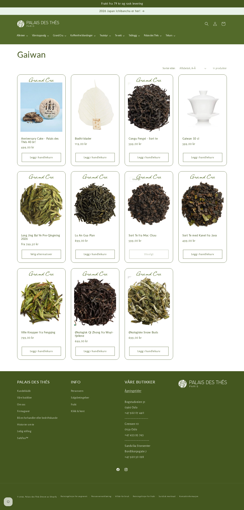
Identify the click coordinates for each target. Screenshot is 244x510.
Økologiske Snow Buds (143, 332)
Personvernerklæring (101, 496)
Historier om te (25, 424)
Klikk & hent (77, 411)
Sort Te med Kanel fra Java (199, 235)
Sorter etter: (169, 68)
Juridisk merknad (167, 496)
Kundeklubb (24, 391)
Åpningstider (133, 390)
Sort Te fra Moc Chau (142, 235)
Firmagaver (23, 411)
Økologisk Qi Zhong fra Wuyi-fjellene (94, 334)
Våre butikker (24, 397)
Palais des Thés (32, 497)
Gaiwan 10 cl (190, 138)
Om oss (21, 404)
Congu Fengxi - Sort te (143, 138)
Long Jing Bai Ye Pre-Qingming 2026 (40, 237)
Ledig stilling (24, 431)
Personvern (77, 391)
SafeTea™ (22, 438)
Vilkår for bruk (122, 496)
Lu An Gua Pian (85, 235)
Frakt (73, 404)
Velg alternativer (41, 254)
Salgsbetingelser (80, 397)
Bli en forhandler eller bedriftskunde (37, 418)
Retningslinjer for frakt (144, 496)
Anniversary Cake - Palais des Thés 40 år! (40, 140)
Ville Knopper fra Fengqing (38, 332)
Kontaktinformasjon (188, 496)
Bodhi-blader (83, 138)
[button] (206, 24)
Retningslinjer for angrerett (74, 496)
